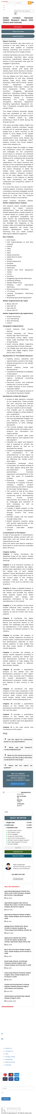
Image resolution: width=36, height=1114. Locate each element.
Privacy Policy (10, 1057)
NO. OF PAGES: (21, 796)
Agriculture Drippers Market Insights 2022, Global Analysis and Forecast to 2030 (17, 916)
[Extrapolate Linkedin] (2, 1039)
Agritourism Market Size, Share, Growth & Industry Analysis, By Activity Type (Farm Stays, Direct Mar (17, 940)
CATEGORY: (20, 804)
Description (18, 27)
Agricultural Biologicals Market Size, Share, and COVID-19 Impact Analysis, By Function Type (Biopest (17, 893)
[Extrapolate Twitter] (18, 1036)
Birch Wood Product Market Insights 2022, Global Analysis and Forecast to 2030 (17, 951)
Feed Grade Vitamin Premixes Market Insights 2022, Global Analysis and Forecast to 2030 (17, 975)
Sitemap (8, 1065)
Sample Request (18, 36)
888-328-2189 (7, 1026)
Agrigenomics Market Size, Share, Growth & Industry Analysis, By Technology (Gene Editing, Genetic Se (17, 928)
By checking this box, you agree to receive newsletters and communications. (18, 1094)
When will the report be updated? (18, 766)
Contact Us (9, 1051)
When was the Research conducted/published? (18, 747)
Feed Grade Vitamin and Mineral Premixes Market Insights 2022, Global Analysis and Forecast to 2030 (17, 963)
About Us (8, 1048)
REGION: (19, 800)
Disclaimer (9, 1059)
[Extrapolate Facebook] (1, 1034)
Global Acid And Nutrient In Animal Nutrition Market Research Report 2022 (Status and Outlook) (16, 986)
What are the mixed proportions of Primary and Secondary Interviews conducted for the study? (18, 757)
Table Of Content (18, 31)
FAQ (6, 1054)
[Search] (15, 13)
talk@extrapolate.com (9, 1024)
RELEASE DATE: (26, 792)
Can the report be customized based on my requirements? (18, 740)
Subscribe (6, 1099)
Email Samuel (18, 879)
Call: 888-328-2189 (18, 874)
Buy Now (18, 847)
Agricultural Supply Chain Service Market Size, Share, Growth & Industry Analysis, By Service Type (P (17, 905)
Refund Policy (10, 1062)
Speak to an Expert (18, 784)
